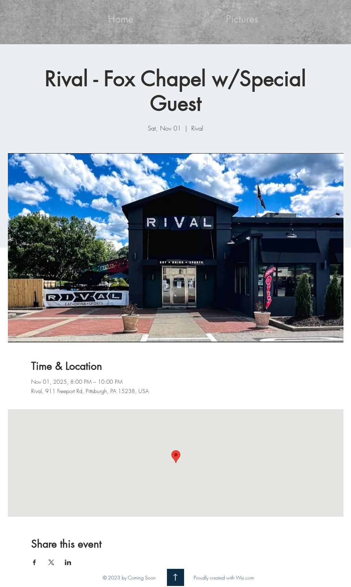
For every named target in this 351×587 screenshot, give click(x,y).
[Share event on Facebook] (34, 562)
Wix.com (245, 577)
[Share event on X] (51, 562)
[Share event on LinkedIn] (68, 562)
